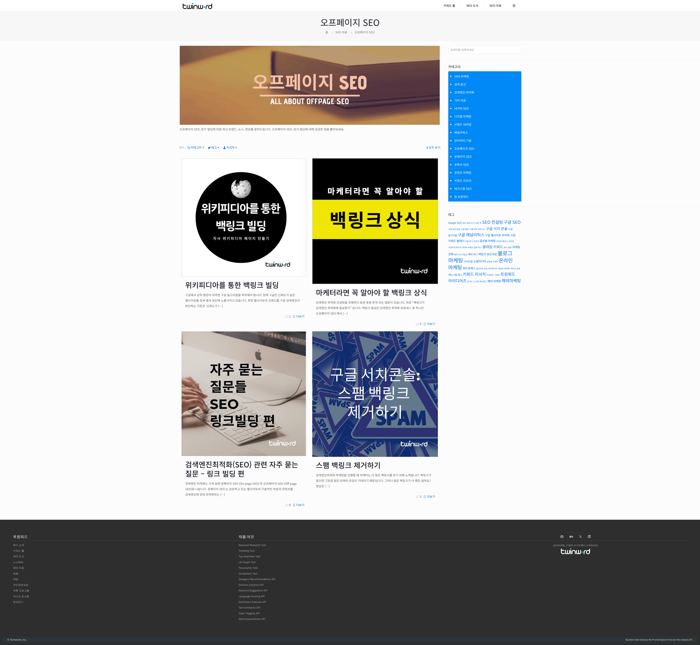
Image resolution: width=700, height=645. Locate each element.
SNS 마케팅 (461, 76)
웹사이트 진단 (482, 268)
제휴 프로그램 (21, 590)
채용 (15, 573)
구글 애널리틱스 (471, 234)
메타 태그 (473, 254)
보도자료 (492, 254)
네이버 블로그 (502, 241)
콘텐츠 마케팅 (462, 172)
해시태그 (483, 281)
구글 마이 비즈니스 (477, 229)
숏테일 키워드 (492, 261)
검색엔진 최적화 (464, 92)
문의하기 (18, 602)
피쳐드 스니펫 (473, 281)
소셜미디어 (479, 261)
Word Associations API (252, 619)
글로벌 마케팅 (488, 241)
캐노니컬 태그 (455, 274)
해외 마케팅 (494, 281)
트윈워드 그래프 (493, 275)
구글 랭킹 (465, 229)
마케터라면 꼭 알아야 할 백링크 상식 (371, 292)
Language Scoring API (252, 596)
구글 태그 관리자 (472, 241)
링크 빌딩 (508, 247)
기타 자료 (460, 100)
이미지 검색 (515, 268)
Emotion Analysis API (251, 585)
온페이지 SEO (463, 156)
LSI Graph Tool (247, 562)
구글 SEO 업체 (454, 229)
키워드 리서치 (462, 180)
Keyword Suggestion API (253, 590)
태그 (214, 147)
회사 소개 (18, 545)
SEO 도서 (471, 223)
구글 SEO (512, 222)
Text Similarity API (249, 608)
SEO (464, 223)
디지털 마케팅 (462, 116)
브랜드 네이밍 (462, 124)
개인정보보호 (20, 585)
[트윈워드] (197, 5)
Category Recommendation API (257, 579)
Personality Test (248, 568)
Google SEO (455, 222)
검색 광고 (460, 84)
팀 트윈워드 (461, 196)
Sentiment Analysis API (252, 602)
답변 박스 (478, 247)
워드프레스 (469, 268)
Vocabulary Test (248, 573)
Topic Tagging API (249, 613)
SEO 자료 (341, 32)
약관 (15, 579)
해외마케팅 (511, 280)
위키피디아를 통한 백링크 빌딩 (232, 285)
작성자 (230, 147)
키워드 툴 (18, 551)
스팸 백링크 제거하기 (348, 465)
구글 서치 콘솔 (497, 228)
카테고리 (196, 147)
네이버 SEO (461, 108)
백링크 (482, 254)
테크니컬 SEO (463, 188)
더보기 (300, 316)
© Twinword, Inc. (17, 640)
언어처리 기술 (462, 140)
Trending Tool (246, 551)
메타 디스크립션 (460, 254)
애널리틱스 (461, 132)
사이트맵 (468, 261)
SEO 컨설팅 (492, 222)
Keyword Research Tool (252, 545)
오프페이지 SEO (464, 148)
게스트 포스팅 (21, 596)
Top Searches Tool (249, 556)
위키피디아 (492, 268)
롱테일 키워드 (493, 246)
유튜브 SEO (461, 164)
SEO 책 (478, 223)
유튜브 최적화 (504, 268)
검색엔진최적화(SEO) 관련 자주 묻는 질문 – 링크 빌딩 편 (241, 469)
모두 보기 (434, 147)
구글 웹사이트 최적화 (497, 235)
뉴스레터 (18, 562)
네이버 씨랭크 (467, 247)
